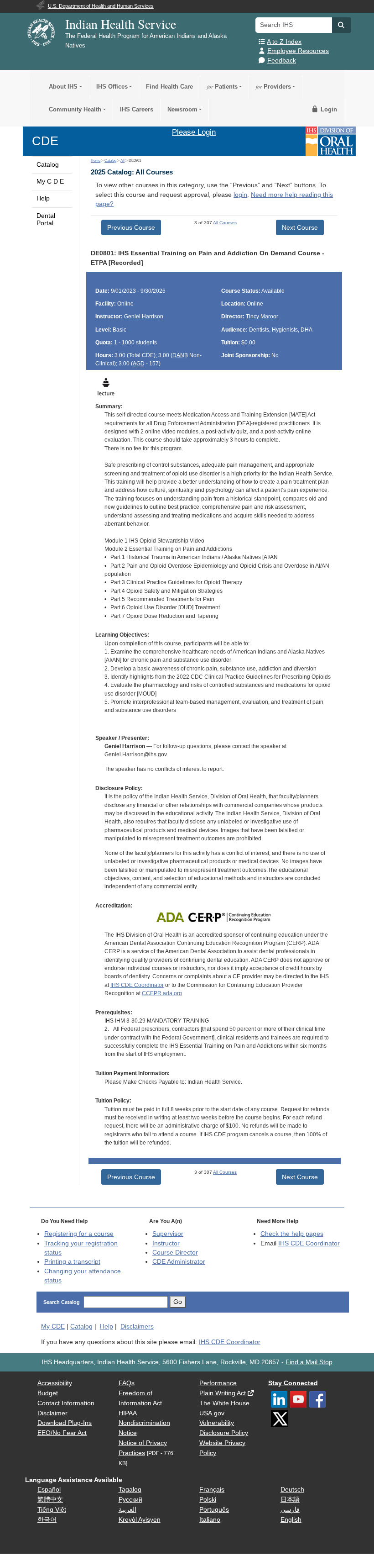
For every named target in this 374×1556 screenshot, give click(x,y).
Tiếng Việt (51, 1509)
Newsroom (182, 109)
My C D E (50, 181)
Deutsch (292, 1489)
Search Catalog (61, 1302)
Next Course (300, 227)
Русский (130, 1499)
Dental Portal (45, 219)
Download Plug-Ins (64, 1422)
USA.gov (211, 1413)
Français (211, 1489)
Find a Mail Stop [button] (309, 1362)
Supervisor (167, 1233)
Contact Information (65, 1403)
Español (49, 1489)
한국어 (47, 1519)
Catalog (47, 164)
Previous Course (131, 227)
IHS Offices (112, 86)
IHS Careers (136, 109)
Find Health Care (169, 86)
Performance (218, 1383)
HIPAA (128, 1413)
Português (214, 1509)
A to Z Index (284, 41)
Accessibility (54, 1383)
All (122, 160)
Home (95, 160)
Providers (273, 86)
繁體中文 (50, 1499)
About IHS (63, 86)
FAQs (127, 1383)
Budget (47, 1393)
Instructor (166, 1243)
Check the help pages (291, 1233)
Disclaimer (52, 1413)
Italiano (209, 1519)
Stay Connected (293, 1383)
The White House (224, 1403)
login (240, 194)
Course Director (175, 1252)
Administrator (178, 1261)
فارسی (290, 1509)
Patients (222, 86)
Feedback (281, 60)
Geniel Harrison (143, 316)
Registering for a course (79, 1233)
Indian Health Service (120, 23)
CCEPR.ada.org (162, 993)
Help (43, 198)
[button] (341, 25)
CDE (45, 141)
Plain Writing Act (222, 1393)
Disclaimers (137, 1326)
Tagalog (130, 1489)
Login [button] (328, 109)
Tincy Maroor (262, 316)
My (53, 1326)
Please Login (194, 132)
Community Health (75, 109)
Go (177, 1301)
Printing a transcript (72, 1261)
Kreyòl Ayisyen (140, 1519)
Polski (207, 1499)
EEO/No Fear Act (62, 1432)
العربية (127, 1509)
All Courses (225, 222)
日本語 (290, 1499)
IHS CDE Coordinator (137, 985)
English (290, 1519)
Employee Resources (298, 50)
